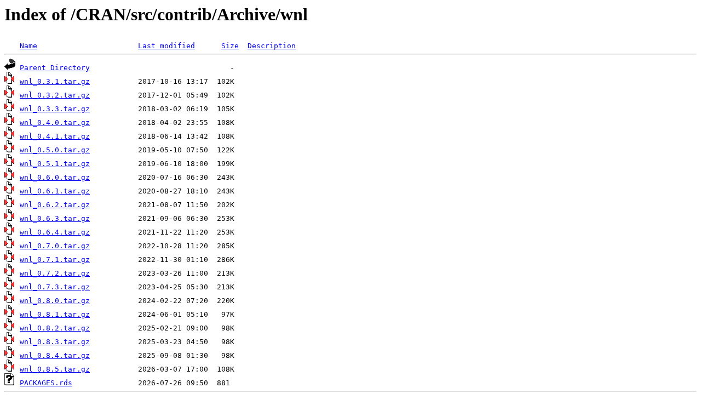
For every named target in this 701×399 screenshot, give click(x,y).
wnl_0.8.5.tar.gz (55, 369)
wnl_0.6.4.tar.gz (55, 232)
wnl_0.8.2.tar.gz (55, 328)
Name (28, 46)
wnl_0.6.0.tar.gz (55, 177)
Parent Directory (55, 68)
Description (272, 46)
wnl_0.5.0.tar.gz (55, 150)
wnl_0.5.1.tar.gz (55, 163)
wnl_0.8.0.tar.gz (55, 301)
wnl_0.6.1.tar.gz (55, 191)
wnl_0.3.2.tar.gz (55, 95)
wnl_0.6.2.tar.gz (55, 205)
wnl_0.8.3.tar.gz (55, 342)
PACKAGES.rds (46, 383)
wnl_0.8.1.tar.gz (55, 314)
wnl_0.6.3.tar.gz (55, 218)
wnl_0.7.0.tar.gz (55, 246)
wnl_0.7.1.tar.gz (55, 259)
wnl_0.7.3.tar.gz (55, 287)
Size (230, 46)
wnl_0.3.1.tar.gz (55, 81)
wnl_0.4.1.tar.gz (55, 136)
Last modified (166, 46)
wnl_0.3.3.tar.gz (55, 109)
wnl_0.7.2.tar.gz (55, 273)
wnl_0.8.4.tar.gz (55, 355)
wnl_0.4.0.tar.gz (55, 122)
